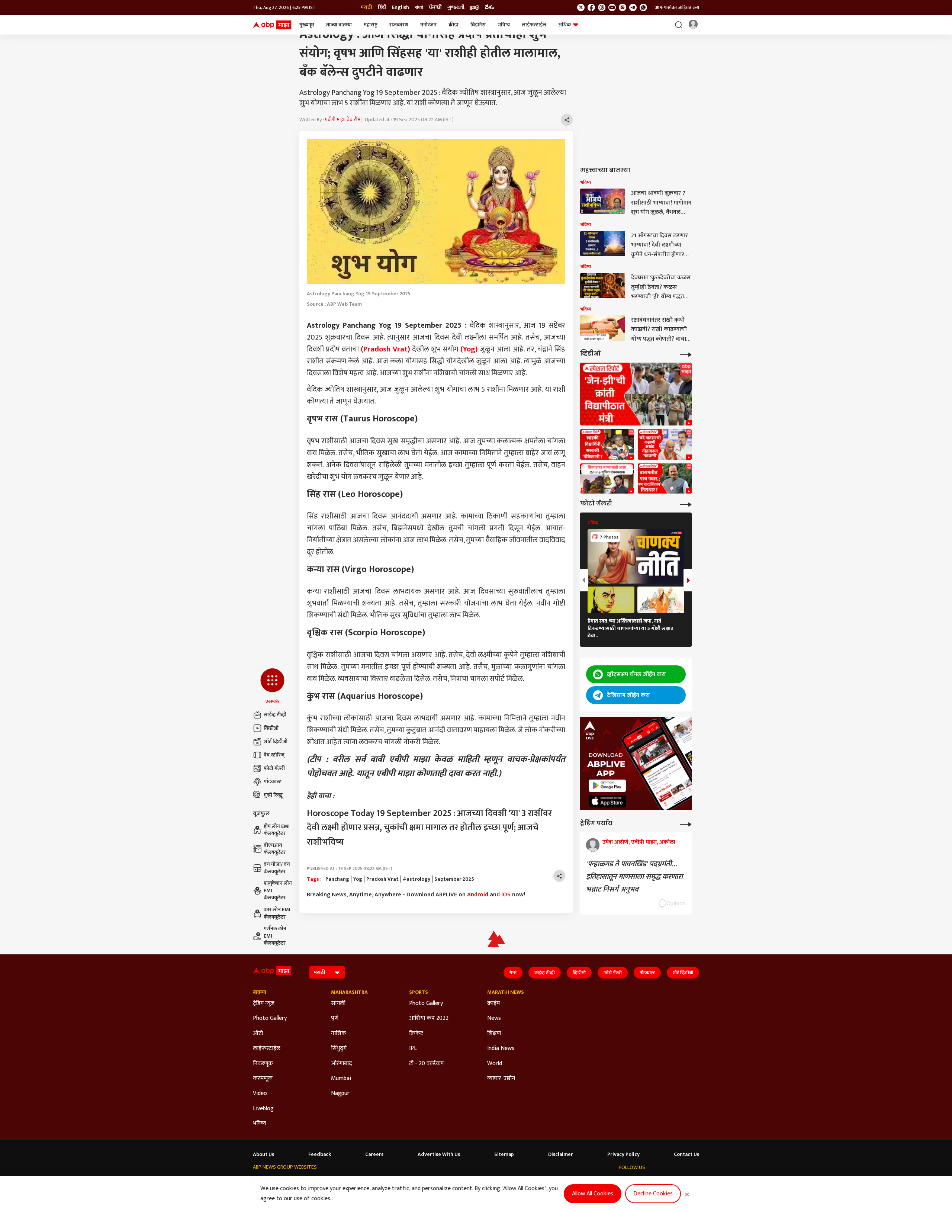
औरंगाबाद (341, 1064)
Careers (374, 1154)
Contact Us (686, 1154)
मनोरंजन (428, 25)
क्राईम (493, 1003)
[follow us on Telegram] (632, 7)
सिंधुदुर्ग (339, 1048)
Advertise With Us (439, 1154)
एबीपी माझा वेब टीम (342, 119)
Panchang (337, 879)
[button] (272, 686)
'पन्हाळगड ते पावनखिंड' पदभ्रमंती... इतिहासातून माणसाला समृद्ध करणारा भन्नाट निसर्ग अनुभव (634, 877)
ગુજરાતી (455, 7)
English (400, 7)
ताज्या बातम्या (339, 25)
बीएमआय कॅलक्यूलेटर (275, 849)
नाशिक (338, 1033)
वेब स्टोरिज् (274, 755)
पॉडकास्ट (273, 781)
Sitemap (504, 1154)
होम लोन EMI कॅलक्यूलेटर (277, 830)
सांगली (338, 1003)
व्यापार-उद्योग (501, 1079)
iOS (506, 895)
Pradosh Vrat (382, 879)
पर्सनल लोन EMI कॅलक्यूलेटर (275, 936)
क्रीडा (453, 25)
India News (500, 1048)
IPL (413, 1048)
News (494, 1018)
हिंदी (382, 7)
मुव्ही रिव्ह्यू (273, 795)
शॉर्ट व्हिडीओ (275, 741)
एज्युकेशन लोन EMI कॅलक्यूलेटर (278, 891)
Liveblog (263, 1109)
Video (260, 1093)
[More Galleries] (686, 504)
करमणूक (263, 1079)
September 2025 (454, 879)
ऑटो (258, 1033)
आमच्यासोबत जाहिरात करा (677, 7)
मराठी (366, 7)
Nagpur (340, 1093)
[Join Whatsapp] (643, 7)
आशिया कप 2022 (428, 1018)
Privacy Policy (623, 1154)
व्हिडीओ (271, 728)
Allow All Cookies (592, 1194)
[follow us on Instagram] (622, 7)
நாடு (474, 7)
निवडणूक (263, 1064)
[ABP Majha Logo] (272, 24)
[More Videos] (686, 354)
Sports (418, 992)
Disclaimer (560, 1154)
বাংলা (419, 7)
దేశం (489, 7)
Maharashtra (349, 992)
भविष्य (504, 25)
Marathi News (505, 992)
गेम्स (513, 972)
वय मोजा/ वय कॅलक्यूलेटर (277, 868)
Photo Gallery (270, 1018)
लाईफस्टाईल (534, 25)
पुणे (334, 1018)
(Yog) (468, 349)
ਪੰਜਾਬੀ (435, 7)
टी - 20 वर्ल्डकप (426, 1064)
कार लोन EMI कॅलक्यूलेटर (277, 913)
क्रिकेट (416, 1033)
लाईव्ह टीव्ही (275, 714)
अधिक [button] (564, 25)
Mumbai (341, 1079)
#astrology (416, 879)
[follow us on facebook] (591, 7)
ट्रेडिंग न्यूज (263, 1003)
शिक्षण (494, 1033)
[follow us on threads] (601, 7)
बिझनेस (478, 25)
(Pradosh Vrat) (385, 349)
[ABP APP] (607, 786)
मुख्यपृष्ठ (306, 25)
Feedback (319, 1154)
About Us (263, 1154)
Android (477, 895)
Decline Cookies (653, 1194)
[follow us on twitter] (580, 7)
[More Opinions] (686, 823)
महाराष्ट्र (370, 25)
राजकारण (398, 25)
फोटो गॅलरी (274, 768)
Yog (357, 879)
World (494, 1064)
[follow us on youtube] (612, 7)
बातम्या (259, 992)
